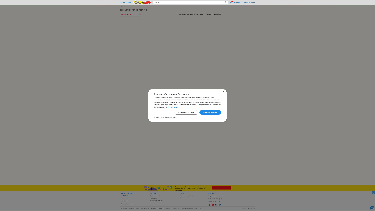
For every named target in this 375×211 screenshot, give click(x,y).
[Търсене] (225, 2)
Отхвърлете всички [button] (186, 112)
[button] (165, 118)
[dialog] (187, 105)
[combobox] (190, 2)
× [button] (223, 91)
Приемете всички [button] (210, 112)
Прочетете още (172, 107)
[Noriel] (142, 2)
